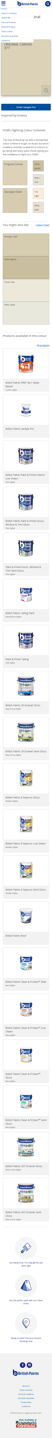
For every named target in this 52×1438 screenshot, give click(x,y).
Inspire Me (5, 17)
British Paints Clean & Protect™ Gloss (23, 1075)
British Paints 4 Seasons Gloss (23, 797)
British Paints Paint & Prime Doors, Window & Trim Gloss (25, 522)
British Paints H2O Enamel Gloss (24, 1166)
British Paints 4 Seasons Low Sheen (26, 843)
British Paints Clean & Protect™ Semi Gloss (26, 1121)
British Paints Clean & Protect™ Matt (26, 981)
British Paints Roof (16, 935)
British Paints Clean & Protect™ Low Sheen (26, 1029)
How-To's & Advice (9, 13)
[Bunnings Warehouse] (26, 1423)
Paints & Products (8, 22)
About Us (26, 1386)
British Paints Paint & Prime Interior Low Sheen (25, 476)
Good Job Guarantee (26, 1398)
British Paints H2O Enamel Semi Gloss (23, 1214)
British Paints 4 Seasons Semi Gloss (26, 889)
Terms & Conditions (26, 1394)
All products (43, 345)
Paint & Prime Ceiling (17, 659)
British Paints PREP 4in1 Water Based (23, 384)
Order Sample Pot (26, 107)
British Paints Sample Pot (20, 428)
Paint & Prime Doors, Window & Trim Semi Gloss (23, 568)
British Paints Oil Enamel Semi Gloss (26, 751)
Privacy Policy (26, 1402)
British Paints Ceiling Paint (20, 613)
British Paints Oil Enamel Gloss (23, 705)
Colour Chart (42, 225)
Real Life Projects (8, 27)
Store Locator (6, 31)
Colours (4, 8)
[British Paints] (29, 1365)
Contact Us (26, 1406)
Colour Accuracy (26, 1390)
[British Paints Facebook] (22, 1365)
